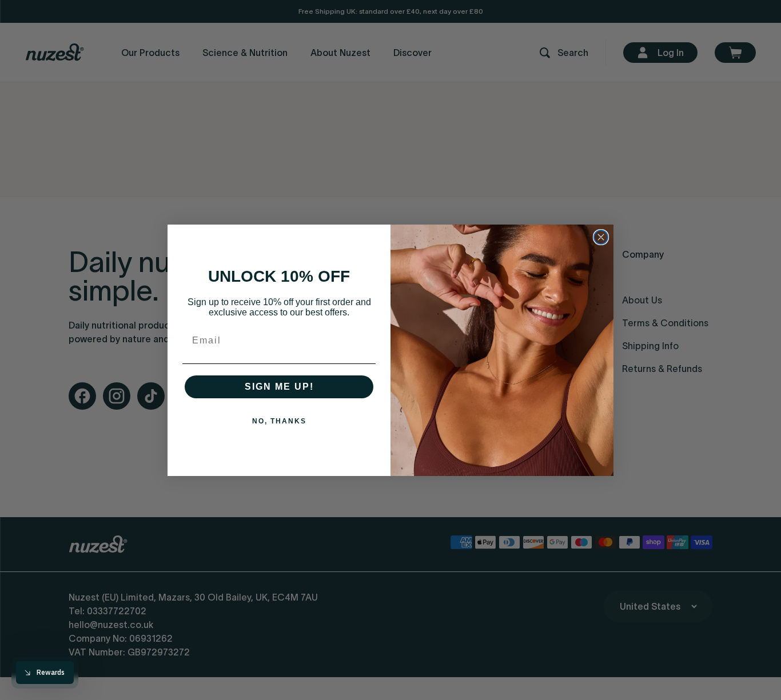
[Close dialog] (601, 237)
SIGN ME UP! (279, 386)
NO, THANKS (279, 421)
